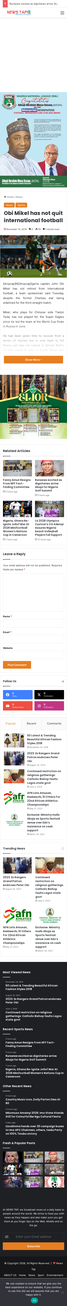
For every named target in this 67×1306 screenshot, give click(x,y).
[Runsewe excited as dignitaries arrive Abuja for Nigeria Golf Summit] (49, 468)
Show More (32, 359)
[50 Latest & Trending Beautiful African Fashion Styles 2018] (14, 741)
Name (7, 616)
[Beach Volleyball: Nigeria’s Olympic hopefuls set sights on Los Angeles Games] (33, 1181)
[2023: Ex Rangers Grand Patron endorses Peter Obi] (14, 758)
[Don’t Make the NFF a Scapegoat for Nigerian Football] (54, 1181)
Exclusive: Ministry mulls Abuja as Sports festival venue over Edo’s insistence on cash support (43, 822)
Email (7, 632)
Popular (11, 723)
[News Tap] (18, 12)
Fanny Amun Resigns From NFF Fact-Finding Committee (17, 483)
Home (10, 196)
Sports (21, 205)
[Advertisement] (33, 54)
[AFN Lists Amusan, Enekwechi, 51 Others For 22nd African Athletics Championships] (14, 798)
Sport (41, 1275)
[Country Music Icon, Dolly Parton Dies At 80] (12, 1157)
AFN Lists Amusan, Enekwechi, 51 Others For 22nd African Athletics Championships (43, 799)
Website (8, 647)
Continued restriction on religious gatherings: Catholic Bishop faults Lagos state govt (44, 777)
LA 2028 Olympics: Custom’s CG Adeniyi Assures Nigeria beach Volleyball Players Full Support (49, 528)
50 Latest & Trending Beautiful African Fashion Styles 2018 (44, 739)
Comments (54, 723)
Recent (31, 723)
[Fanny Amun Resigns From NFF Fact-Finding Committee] (17, 468)
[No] (62, 1292)
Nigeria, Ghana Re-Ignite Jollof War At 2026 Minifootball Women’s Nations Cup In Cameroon (16, 528)
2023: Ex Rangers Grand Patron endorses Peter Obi (43, 757)
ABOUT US (10, 1275)
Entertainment (55, 1275)
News (19, 196)
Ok (34, 1300)
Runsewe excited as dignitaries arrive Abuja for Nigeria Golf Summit (48, 485)
